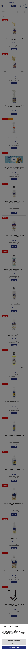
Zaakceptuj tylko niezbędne (14, 640)
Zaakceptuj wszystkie (14, 647)
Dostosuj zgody (14, 643)
